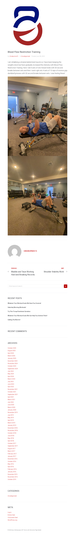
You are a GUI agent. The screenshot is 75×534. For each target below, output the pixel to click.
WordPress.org (12, 520)
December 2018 (12, 428)
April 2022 (11, 386)
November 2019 (13, 412)
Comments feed (13, 517)
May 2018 (11, 438)
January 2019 (12, 425)
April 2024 (11, 376)
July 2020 (11, 402)
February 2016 (12, 469)
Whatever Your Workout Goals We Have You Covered (24, 303)
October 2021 (12, 392)
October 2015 (12, 479)
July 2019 (11, 415)
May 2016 (11, 464)
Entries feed (11, 515)
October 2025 (12, 348)
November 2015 (13, 477)
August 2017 (12, 448)
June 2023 (11, 384)
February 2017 (12, 454)
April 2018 (11, 441)
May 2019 (11, 417)
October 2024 (12, 366)
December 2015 (12, 474)
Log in (9, 512)
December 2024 (12, 361)
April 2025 (11, 353)
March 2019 (11, 423)
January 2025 (12, 358)
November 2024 (13, 363)
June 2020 (11, 404)
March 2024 (11, 379)
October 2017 (12, 443)
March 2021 (11, 399)
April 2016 (11, 466)
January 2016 (12, 471)
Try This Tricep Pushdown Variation (19, 311)
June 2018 (11, 435)
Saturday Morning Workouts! (17, 307)
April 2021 (11, 397)
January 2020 (12, 410)
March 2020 (11, 407)
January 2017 (12, 456)
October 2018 (12, 433)
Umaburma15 (14, 56)
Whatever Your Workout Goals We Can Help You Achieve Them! (27, 315)
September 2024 (13, 368)
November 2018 (13, 430)
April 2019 (11, 420)
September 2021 (13, 394)
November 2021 (13, 389)
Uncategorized (25, 56)
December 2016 (12, 459)
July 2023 (11, 381)
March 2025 (11, 356)
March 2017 (11, 451)
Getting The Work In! (14, 320)
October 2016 (12, 461)
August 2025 (12, 350)
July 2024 (11, 371)
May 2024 (11, 374)
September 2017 (13, 446)
